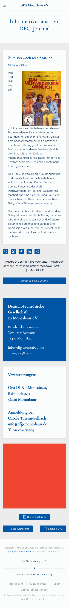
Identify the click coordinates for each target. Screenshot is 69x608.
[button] (4, 5)
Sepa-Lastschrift (20, 528)
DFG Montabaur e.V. (34, 5)
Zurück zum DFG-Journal (34, 280)
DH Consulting (43, 574)
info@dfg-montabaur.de (26, 347)
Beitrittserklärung (36, 517)
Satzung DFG (55, 528)
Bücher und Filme (17, 65)
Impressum (16, 584)
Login (57, 584)
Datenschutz (38, 584)
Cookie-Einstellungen (34, 590)
